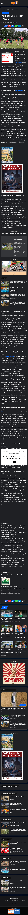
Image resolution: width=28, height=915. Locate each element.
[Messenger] (12, 26)
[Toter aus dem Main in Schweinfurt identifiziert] (5, 805)
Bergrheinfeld (19, 90)
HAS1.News (19, 900)
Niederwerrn (10, 356)
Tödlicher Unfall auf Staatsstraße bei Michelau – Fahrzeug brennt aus (18, 811)
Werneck (4, 412)
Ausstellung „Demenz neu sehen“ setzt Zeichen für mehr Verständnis (18, 889)
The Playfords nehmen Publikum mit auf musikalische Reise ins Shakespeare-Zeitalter (18, 824)
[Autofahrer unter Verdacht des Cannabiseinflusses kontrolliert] (5, 831)
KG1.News (24, 900)
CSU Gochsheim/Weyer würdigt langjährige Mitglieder (17, 716)
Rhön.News (9, 900)
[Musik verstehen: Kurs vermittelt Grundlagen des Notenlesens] (5, 863)
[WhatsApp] (15, 26)
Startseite (4, 9)
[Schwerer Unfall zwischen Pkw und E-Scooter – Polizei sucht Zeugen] (5, 296)
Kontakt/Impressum (14, 898)
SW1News (9, 9)
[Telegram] (19, 26)
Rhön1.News (14, 900)
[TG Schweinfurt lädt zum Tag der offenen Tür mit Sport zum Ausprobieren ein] (7, 644)
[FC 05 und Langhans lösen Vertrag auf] (21, 613)
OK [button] (14, 462)
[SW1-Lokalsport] (14, 3)
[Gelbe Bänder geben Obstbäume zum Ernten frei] (5, 844)
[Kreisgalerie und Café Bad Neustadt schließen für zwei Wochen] (5, 883)
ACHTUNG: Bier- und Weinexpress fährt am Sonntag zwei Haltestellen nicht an (17, 850)
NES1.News (14, 903)
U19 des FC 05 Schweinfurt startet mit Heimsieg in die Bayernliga (18, 282)
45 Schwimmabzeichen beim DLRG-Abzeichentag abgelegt (6, 620)
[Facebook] (5, 26)
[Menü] (2, 3)
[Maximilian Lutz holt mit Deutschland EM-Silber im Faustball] (21, 644)
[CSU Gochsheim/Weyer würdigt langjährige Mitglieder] (5, 717)
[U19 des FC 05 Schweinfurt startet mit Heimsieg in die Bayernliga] (5, 283)
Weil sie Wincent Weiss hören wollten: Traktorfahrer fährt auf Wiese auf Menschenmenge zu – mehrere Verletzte (18, 302)
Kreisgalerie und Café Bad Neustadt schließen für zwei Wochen (17, 882)
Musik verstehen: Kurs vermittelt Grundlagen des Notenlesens (18, 862)
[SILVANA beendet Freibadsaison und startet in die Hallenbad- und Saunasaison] (5, 289)
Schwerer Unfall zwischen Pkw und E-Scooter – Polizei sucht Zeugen (17, 295)
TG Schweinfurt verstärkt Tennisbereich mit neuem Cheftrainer (7, 635)
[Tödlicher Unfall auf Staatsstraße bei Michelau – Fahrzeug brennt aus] (5, 811)
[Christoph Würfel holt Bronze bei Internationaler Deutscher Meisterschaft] (21, 628)
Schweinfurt (18, 62)
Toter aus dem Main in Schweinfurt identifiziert (16, 804)
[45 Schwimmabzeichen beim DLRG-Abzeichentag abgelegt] (7, 613)
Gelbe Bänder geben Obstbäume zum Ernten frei (18, 843)
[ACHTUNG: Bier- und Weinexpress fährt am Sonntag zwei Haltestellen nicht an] (5, 850)
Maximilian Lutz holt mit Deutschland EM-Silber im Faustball (20, 651)
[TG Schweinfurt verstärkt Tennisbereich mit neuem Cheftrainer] (7, 628)
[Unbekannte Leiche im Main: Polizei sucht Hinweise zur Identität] (5, 798)
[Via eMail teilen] (22, 26)
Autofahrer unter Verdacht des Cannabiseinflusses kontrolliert (18, 830)
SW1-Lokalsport (15, 9)
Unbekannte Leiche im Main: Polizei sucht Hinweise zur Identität (17, 798)
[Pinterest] (9, 26)
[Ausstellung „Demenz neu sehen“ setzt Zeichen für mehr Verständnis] (5, 889)
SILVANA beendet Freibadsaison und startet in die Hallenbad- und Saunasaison (18, 289)
